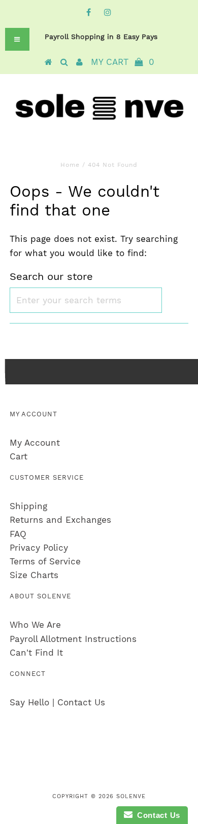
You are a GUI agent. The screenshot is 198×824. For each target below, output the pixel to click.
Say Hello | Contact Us (57, 702)
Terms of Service (45, 561)
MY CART (122, 62)
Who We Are (35, 625)
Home (70, 164)
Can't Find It (36, 653)
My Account (35, 443)
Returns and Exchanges (60, 520)
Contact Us (156, 815)
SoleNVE (131, 796)
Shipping (28, 506)
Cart (18, 456)
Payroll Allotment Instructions (73, 639)
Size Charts (34, 575)
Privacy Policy (39, 548)
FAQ (18, 534)
